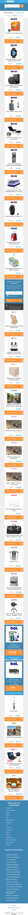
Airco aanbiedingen (10, 859)
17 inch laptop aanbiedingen (13, 877)
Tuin (7, 825)
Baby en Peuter (10, 842)
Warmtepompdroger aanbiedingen (11, 892)
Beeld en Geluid (10, 820)
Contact (14, 909)
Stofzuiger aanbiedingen (12, 864)
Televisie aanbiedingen (11, 854)
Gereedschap (9, 837)
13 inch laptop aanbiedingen (13, 872)
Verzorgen (8, 827)
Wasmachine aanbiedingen (12, 857)
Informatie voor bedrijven (14, 907)
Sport (7, 817)
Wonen (7, 813)
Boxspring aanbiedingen (12, 898)
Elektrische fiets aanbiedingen (13, 884)
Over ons (14, 905)
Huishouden (9, 830)
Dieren (7, 832)
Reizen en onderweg (11, 840)
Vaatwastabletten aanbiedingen (14, 886)
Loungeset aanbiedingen (12, 867)
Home (5, 9)
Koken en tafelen (10, 810)
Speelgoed (8, 822)
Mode (7, 815)
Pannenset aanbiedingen (12, 869)
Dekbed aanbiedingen (11, 879)
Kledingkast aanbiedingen (12, 895)
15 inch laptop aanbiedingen (13, 874)
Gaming (8, 845)
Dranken (8, 835)
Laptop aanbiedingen (11, 862)
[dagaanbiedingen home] (8, 2)
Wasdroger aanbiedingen (12, 889)
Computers (8, 808)
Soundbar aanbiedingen (12, 882)
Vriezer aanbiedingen (11, 900)
